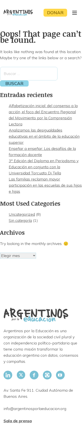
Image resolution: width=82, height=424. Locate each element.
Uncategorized (22, 214)
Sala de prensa (17, 420)
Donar (55, 12)
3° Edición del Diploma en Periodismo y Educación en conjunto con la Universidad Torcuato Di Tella (44, 167)
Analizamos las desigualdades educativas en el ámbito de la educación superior (44, 136)
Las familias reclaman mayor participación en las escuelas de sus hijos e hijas (45, 185)
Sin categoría (20, 220)
